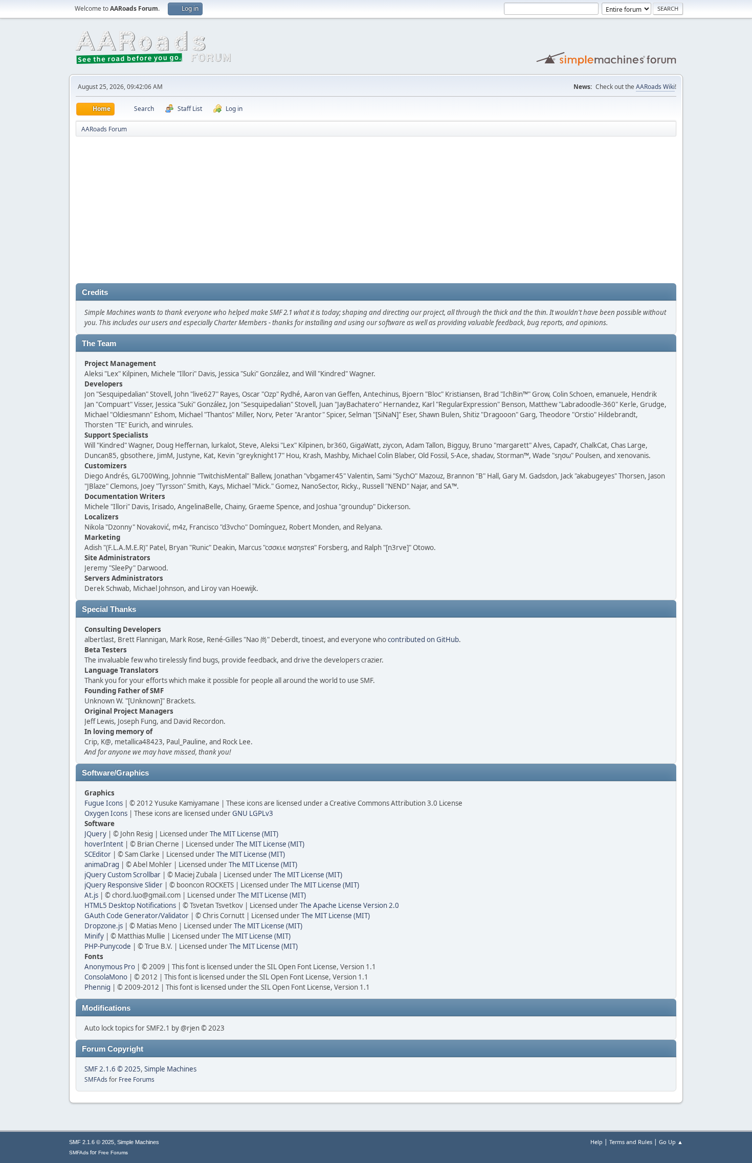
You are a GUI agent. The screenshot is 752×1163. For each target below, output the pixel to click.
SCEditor (97, 854)
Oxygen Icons (105, 813)
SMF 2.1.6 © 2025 (112, 1069)
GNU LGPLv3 (252, 813)
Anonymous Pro (109, 966)
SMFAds (95, 1079)
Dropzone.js (103, 925)
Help (596, 1142)
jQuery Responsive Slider (123, 885)
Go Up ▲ (671, 1142)
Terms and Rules (630, 1142)
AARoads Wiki (655, 86)
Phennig (97, 987)
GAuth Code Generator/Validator (136, 915)
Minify (94, 936)
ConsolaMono (105, 977)
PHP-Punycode (107, 946)
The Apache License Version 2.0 (349, 905)
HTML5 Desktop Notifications (130, 905)
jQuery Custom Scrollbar (122, 874)
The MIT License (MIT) (244, 833)
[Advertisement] (376, 211)
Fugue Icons (103, 803)
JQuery (95, 833)
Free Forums (136, 1079)
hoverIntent (103, 844)
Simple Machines (170, 1069)
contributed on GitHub (423, 639)
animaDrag (101, 864)
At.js (91, 895)
